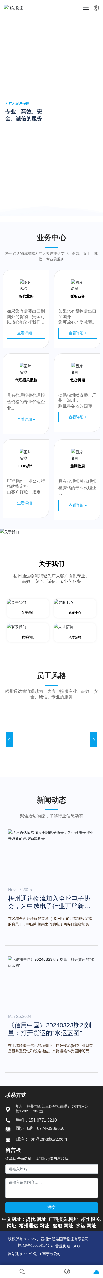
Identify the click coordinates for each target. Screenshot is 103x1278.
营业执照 (62, 1246)
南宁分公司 (51, 1254)
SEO (76, 1246)
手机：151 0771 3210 (36, 1120)
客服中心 (75, 613)
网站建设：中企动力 (24, 1254)
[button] (96, 198)
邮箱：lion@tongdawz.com (41, 1139)
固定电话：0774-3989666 (40, 1128)
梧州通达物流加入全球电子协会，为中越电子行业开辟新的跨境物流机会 (49, 906)
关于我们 (51, 563)
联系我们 (28, 637)
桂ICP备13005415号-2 (35, 1245)
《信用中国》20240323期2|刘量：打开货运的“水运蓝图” (49, 1029)
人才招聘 (75, 637)
